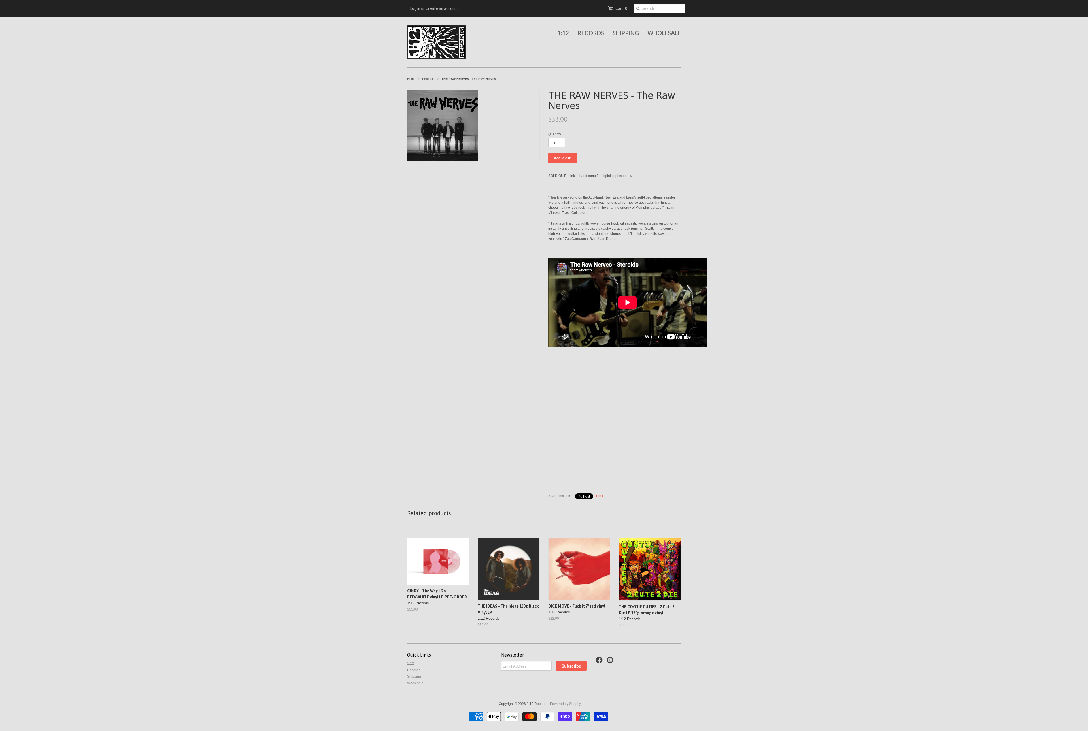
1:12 (563, 32)
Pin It (600, 496)
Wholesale (664, 32)
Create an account (442, 8)
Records (590, 32)
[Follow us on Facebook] (600, 662)
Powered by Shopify (565, 704)
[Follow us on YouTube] (611, 662)
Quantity (554, 134)
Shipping (626, 32)
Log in (415, 8)
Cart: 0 (621, 8)
